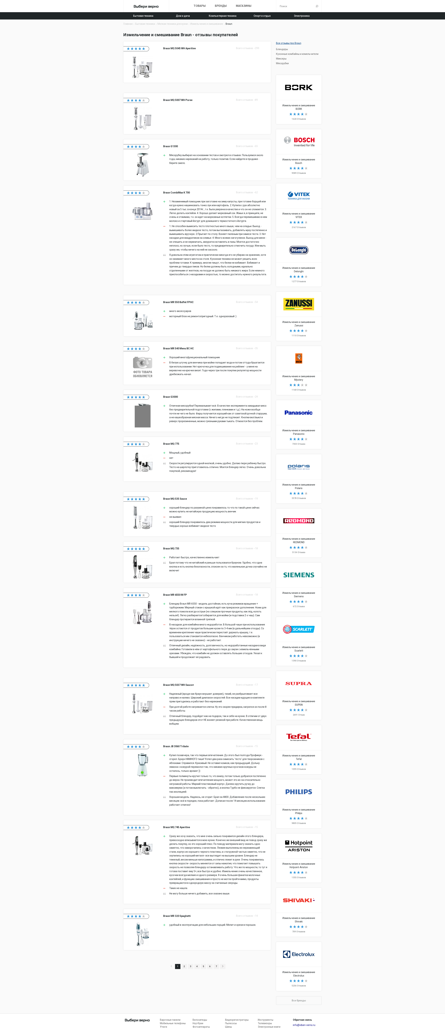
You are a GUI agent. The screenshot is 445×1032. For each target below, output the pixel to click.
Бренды (221, 5)
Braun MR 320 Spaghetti (197, 929)
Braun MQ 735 (197, 562)
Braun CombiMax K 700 (197, 235)
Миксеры (281, 58)
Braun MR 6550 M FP (197, 628)
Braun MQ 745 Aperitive (197, 862)
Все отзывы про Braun (288, 43)
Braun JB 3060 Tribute (197, 777)
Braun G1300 (197, 159)
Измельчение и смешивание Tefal (299, 749)
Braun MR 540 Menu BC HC (197, 363)
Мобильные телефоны (173, 1023)
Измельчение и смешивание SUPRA (299, 695)
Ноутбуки (198, 1023)
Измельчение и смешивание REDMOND (299, 533)
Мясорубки (282, 63)
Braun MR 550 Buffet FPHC (197, 315)
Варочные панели (170, 1019)
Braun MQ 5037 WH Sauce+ (197, 706)
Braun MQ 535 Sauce (197, 514)
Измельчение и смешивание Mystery (299, 370)
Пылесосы (231, 1023)
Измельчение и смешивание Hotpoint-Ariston (299, 857)
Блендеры (282, 49)
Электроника (302, 15)
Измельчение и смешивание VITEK (299, 207)
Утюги (163, 1026)
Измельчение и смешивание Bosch (299, 153)
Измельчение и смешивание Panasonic (299, 424)
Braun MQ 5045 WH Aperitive (197, 61)
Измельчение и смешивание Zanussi (299, 316)
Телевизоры (265, 1023)
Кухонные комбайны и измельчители (297, 54)
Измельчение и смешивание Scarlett (299, 641)
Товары (200, 5)
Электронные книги (269, 1026)
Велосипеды (200, 1019)
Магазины (243, 5)
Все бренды (299, 1000)
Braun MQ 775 (197, 459)
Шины (228, 1026)
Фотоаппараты (201, 1026)
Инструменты (265, 1019)
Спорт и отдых (262, 15)
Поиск (317, 6)
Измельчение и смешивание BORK (299, 99)
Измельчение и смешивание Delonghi (299, 262)
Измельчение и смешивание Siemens (299, 587)
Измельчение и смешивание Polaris (299, 478)
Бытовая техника (143, 15)
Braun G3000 (197, 411)
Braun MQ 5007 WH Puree (197, 113)
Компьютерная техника (222, 15)
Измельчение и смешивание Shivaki (299, 912)
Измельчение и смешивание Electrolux (299, 966)
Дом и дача (183, 15)
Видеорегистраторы (237, 1019)
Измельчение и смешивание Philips (299, 803)
